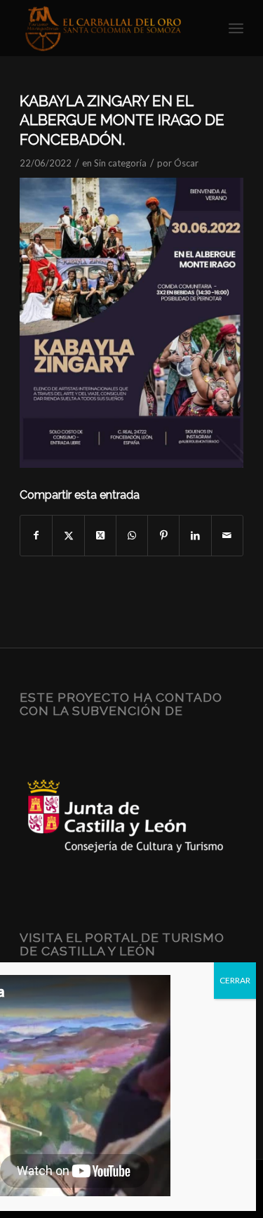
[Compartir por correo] (227, 535)
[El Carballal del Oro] (109, 28)
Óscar (186, 163)
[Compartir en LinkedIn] (195, 535)
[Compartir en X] (68, 535)
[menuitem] (236, 28)
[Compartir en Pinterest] (163, 535)
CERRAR (235, 980)
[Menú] (236, 28)
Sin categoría (120, 163)
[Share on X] (100, 535)
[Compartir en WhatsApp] (131, 535)
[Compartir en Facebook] (36, 535)
